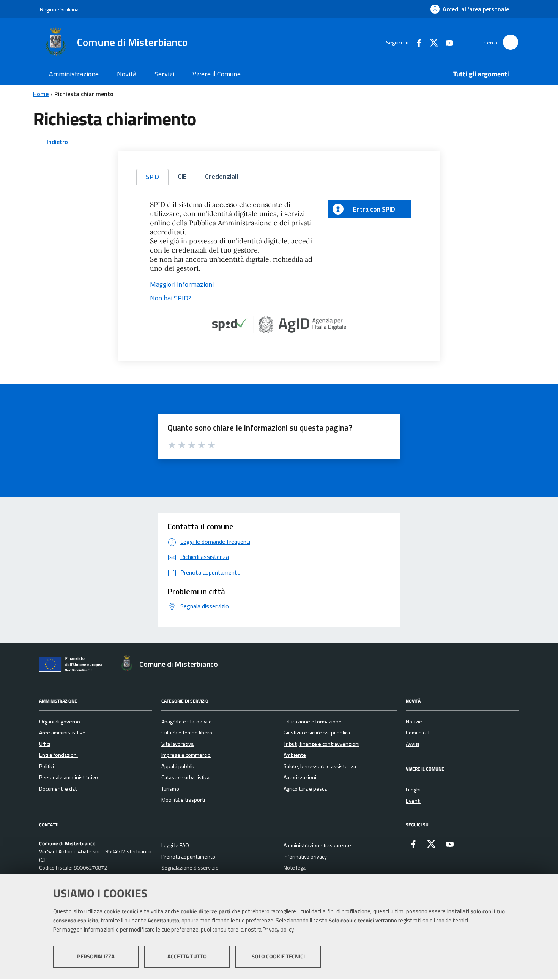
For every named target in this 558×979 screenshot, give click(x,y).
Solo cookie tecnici (278, 956)
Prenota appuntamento (188, 857)
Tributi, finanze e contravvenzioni (321, 744)
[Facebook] (416, 42)
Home (41, 93)
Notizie (414, 721)
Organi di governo (59, 721)
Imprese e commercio (186, 755)
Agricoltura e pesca (305, 789)
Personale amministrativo (68, 777)
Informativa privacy (305, 857)
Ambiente (295, 755)
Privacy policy (278, 929)
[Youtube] (446, 42)
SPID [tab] (152, 177)
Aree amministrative (62, 732)
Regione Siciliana (59, 9)
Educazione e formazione (313, 721)
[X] (431, 42)
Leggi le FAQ (175, 845)
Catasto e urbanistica (185, 777)
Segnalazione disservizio (190, 868)
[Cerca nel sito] (510, 42)
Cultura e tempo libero (186, 732)
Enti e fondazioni (58, 755)
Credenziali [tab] (221, 176)
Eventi (413, 801)
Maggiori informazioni (182, 284)
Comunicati (418, 732)
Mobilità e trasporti (183, 800)
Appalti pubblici (178, 766)
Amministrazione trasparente (317, 845)
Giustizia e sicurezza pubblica (317, 732)
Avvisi (412, 744)
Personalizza (96, 956)
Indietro (57, 141)
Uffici (44, 744)
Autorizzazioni (300, 777)
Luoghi (413, 789)
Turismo (170, 789)
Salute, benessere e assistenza (320, 766)
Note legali (296, 868)
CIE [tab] (182, 176)
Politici (46, 766)
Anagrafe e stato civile (186, 721)
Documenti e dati (58, 789)
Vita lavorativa (177, 744)
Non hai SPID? (170, 298)
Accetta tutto (187, 956)
